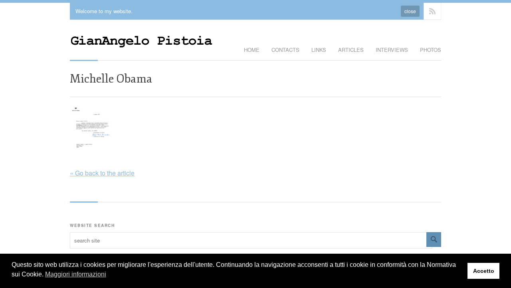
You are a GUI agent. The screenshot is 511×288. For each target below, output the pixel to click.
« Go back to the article (102, 173)
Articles (351, 49)
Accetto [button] (483, 271)
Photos (430, 49)
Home (251, 49)
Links (318, 49)
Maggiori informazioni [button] (75, 274)
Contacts (285, 49)
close (410, 11)
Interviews (392, 49)
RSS (432, 11)
